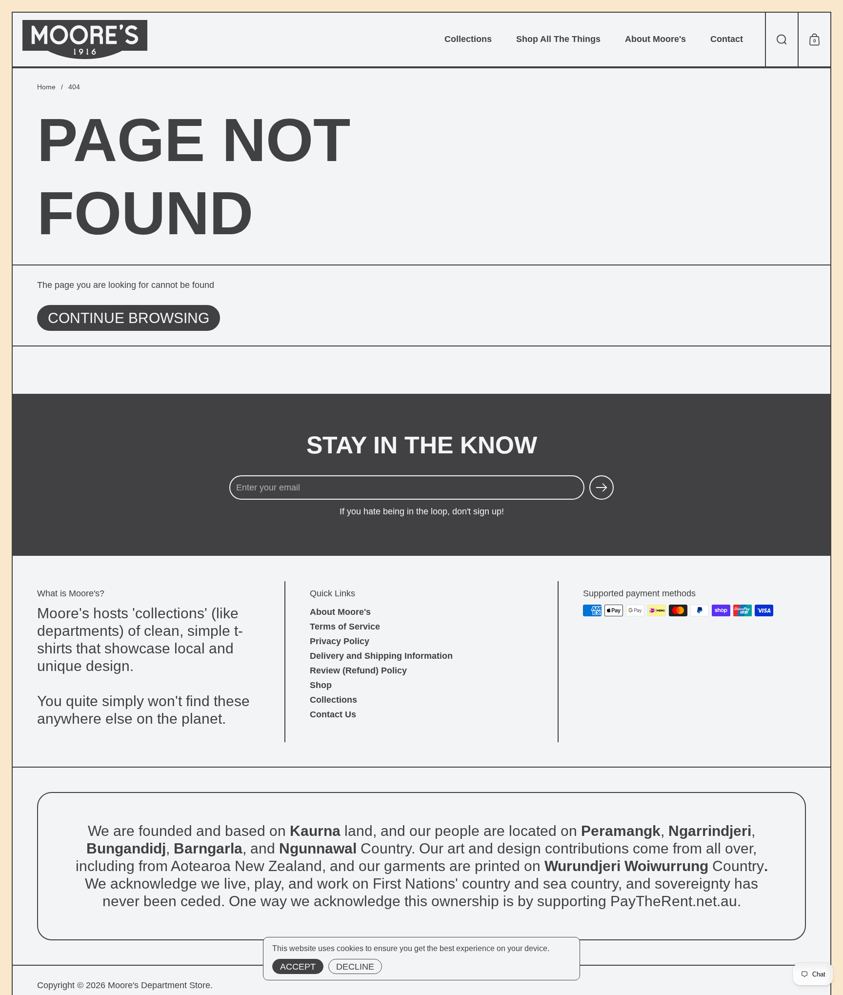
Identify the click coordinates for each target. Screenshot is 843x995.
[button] (781, 39)
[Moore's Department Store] (84, 39)
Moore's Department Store (159, 985)
